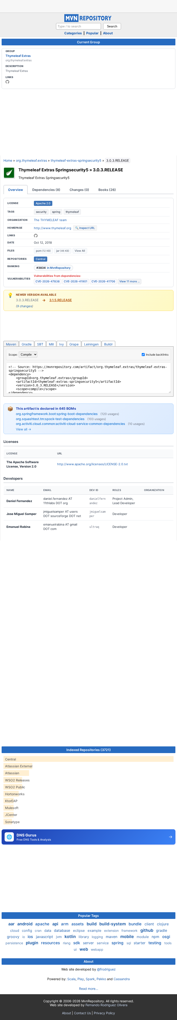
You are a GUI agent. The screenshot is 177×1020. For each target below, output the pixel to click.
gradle (161, 930)
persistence (15, 943)
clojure (163, 924)
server (89, 943)
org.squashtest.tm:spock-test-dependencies (51, 419)
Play (80, 979)
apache (42, 924)
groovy (14, 936)
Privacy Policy (104, 1013)
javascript (45, 936)
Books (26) (107, 190)
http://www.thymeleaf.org (52, 228)
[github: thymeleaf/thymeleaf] (36, 235)
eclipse (79, 930)
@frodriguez (106, 969)
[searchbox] (78, 26)
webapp (97, 949)
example (95, 930)
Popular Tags (88, 916)
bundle (136, 924)
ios (31, 936)
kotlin (71, 936)
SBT (40, 344)
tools (167, 943)
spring (56, 211)
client (150, 924)
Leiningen (91, 344)
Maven (11, 344)
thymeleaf (72, 211)
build (92, 923)
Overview (15, 190)
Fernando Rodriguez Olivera (106, 1005)
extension (112, 930)
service (103, 943)
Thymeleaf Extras (18, 56)
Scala (71, 979)
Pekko (101, 979)
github (147, 930)
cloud (15, 930)
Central (40, 259)
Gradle (27, 344)
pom (43, 250)
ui (76, 949)
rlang (67, 943)
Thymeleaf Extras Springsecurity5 (53, 169)
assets (78, 924)
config (27, 930)
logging (98, 937)
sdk (77, 943)
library (84, 937)
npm (156, 936)
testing (155, 943)
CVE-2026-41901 (75, 281)
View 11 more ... (129, 281)
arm (65, 924)
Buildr (108, 344)
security (41, 211)
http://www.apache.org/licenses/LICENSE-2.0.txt (92, 464)
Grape (74, 344)
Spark (90, 979)
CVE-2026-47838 (47, 281)
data (48, 930)
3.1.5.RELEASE (60, 300)
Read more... (88, 989)
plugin (32, 942)
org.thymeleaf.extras (31, 160)
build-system (113, 923)
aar (11, 923)
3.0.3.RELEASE (108, 169)
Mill (51, 344)
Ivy (61, 344)
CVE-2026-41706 (103, 281)
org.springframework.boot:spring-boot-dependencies (57, 414)
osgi (166, 936)
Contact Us (82, 1013)
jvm (59, 937)
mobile (127, 936)
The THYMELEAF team (50, 220)
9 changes (24, 306)
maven (112, 936)
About (108, 33)
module (143, 937)
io (24, 937)
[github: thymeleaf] (7, 82)
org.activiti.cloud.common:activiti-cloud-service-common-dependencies (71, 424)
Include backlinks (157, 354)
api (55, 923)
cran (38, 930)
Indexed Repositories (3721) (88, 750)
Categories (73, 33)
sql (129, 943)
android (25, 923)
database (62, 930)
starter (140, 943)
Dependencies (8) (46, 190)
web (84, 949)
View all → (23, 429)
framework (130, 930)
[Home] (88, 21)
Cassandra (122, 979)
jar (62, 250)
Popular (92, 33)
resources (51, 943)
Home (7, 160)
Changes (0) (79, 190)
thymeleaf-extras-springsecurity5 (76, 160)
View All (80, 250)
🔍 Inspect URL (85, 228)
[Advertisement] (88, 6)
